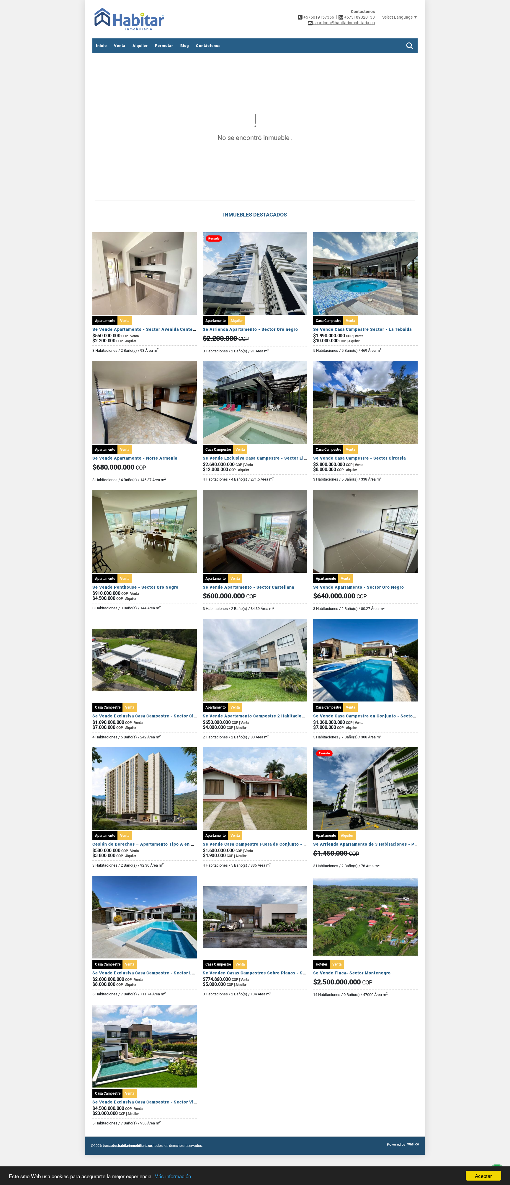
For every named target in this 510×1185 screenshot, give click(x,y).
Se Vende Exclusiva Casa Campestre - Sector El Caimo (260, 458)
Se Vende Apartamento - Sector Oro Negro (358, 587)
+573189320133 (359, 17)
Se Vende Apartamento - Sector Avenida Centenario (148, 329)
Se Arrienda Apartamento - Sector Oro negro (250, 329)
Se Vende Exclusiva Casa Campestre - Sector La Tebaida (152, 973)
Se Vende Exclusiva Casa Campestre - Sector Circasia (149, 716)
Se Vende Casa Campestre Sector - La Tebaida (362, 329)
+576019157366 (318, 17)
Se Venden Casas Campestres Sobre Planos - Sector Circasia (267, 973)
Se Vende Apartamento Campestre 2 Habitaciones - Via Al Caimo (272, 716)
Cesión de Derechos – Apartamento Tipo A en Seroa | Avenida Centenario (170, 844)
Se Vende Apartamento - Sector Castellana (248, 587)
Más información (172, 1176)
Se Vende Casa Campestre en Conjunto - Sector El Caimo (373, 716)
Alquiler (140, 45)
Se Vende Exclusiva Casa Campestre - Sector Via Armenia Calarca (162, 1102)
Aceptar (483, 1175)
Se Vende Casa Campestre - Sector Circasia (359, 458)
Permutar (164, 45)
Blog (184, 45)
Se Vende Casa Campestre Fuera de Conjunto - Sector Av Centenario (276, 844)
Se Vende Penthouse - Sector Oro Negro (135, 587)
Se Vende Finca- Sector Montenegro (352, 973)
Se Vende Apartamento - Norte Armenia (134, 458)
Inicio (101, 45)
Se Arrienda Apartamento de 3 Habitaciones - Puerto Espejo (377, 844)
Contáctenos (208, 45)
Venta (119, 45)
